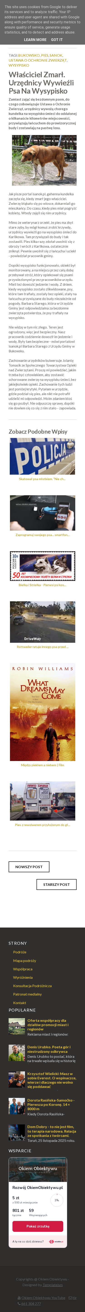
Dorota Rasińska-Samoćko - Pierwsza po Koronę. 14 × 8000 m (51, 1104)
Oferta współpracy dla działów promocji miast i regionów (47, 1024)
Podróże (19, 952)
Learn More (35, 40)
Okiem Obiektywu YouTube (43, 1297)
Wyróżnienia (23, 977)
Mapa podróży (24, 960)
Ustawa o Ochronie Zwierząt (38, 60)
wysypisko (19, 65)
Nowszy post (29, 867)
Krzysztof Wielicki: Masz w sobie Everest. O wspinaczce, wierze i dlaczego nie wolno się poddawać (51, 1080)
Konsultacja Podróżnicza (32, 985)
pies (44, 55)
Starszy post (56, 884)
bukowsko (29, 55)
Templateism (53, 1285)
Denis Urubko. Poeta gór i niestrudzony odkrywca (48, 1049)
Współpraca (22, 969)
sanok (56, 55)
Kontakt (19, 1002)
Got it (57, 40)
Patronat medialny (27, 994)
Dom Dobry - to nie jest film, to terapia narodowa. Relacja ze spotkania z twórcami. (51, 1130)
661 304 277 (31, 1303)
